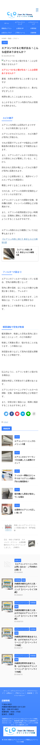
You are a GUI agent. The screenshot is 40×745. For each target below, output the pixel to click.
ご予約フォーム (20, 32)
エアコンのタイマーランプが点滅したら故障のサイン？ (24, 460)
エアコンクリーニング (20, 23)
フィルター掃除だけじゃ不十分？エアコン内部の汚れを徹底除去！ (24, 478)
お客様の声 (20, 28)
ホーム (6, 23)
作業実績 (33, 28)
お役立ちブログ (7, 32)
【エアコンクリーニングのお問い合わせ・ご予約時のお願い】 (25, 567)
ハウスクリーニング (33, 23)
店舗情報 (33, 32)
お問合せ (9, 693)
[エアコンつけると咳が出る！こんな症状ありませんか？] (23, 414)
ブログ (6, 422)
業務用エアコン (7, 28)
